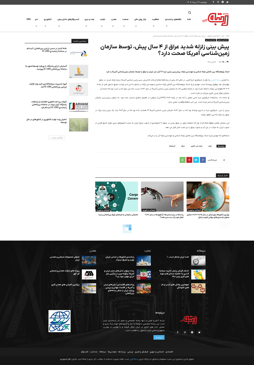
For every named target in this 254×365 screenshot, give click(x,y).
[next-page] (223, 224)
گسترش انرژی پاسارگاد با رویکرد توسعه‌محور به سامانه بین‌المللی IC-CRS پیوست (46, 68)
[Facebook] (213, 2)
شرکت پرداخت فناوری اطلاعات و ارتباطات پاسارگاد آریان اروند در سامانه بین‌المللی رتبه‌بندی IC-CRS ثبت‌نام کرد (49, 104)
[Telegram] (223, 2)
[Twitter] (227, 2)
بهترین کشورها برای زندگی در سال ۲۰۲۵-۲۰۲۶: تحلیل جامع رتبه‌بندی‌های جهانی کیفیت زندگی (208, 216)
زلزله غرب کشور (196, 146)
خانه (227, 36)
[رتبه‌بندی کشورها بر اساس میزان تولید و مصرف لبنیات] (144, 261)
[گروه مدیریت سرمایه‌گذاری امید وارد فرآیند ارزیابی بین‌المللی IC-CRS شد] (78, 89)
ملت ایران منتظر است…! (178, 257)
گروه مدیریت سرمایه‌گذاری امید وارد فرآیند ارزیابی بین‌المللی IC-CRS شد (48, 85)
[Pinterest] (189, 160)
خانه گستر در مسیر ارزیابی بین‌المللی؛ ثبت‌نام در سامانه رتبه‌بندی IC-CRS (47, 50)
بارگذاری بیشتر (57, 138)
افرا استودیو (65, 359)
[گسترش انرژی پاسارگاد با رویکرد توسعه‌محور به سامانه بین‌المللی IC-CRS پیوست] (78, 71)
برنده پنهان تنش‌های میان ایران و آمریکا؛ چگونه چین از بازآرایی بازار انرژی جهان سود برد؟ (119, 273)
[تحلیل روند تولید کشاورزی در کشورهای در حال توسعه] (78, 124)
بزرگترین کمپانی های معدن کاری (65, 284)
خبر (223, 36)
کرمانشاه (172, 146)
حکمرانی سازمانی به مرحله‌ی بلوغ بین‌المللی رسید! (118, 214)
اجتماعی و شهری (213, 36)
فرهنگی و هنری (210, 40)
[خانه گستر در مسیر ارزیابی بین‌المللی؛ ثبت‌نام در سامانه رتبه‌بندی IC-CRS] (78, 54)
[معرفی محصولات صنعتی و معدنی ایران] (89, 261)
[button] (189, 12)
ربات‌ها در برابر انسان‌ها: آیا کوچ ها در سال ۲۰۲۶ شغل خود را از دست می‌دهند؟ (164, 216)
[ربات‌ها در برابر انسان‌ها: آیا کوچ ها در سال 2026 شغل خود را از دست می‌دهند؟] (162, 196)
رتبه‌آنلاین (133, 359)
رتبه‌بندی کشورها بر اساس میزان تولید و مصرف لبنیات (119, 258)
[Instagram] (218, 2)
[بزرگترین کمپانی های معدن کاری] (89, 288)
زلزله (210, 146)
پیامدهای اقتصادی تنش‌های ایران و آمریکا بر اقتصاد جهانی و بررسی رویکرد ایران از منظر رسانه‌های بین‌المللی (119, 289)
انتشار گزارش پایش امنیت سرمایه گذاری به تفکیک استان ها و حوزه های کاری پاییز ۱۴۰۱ (174, 273)
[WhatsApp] (183, 160)
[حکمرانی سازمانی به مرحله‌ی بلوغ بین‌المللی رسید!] (116, 196)
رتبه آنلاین (215, 80)
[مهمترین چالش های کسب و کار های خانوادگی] (198, 288)
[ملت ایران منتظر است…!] (198, 261)
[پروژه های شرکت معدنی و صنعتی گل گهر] (89, 274)
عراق (183, 146)
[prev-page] (227, 224)
